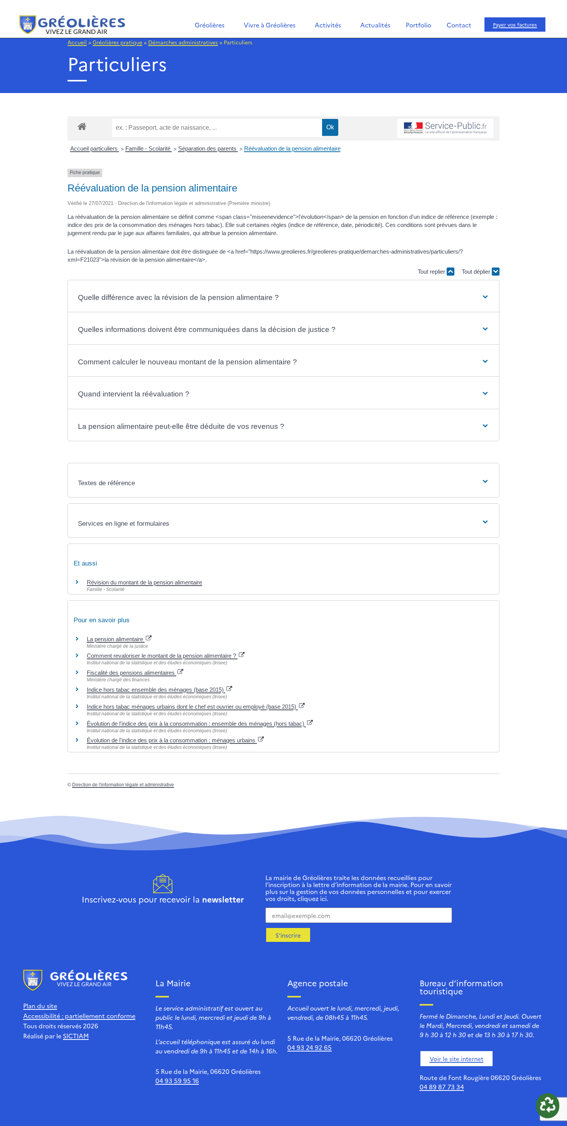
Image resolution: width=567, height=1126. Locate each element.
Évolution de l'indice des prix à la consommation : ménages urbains (172, 740)
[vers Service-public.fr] (445, 128)
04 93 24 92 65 (309, 1047)
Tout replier (432, 271)
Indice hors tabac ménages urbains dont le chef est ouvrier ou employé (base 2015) (192, 706)
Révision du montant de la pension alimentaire (144, 582)
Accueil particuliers (94, 148)
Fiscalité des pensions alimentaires (131, 672)
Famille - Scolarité (148, 148)
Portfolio (418, 24)
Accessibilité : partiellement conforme (79, 1015)
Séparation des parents (208, 148)
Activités (328, 24)
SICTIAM (76, 1035)
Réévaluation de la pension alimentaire (292, 148)
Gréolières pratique (117, 42)
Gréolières (209, 24)
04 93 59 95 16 (177, 1080)
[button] (283, 297)
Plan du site (40, 1005)
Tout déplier (477, 271)
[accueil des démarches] (82, 126)
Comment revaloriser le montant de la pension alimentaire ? (162, 655)
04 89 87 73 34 (442, 1086)
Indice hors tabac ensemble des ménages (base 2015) (156, 689)
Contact (459, 24)
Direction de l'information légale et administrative (123, 784)
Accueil (77, 42)
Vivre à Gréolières (269, 24)
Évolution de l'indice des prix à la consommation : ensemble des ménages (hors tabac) (196, 723)
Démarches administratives (183, 42)
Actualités (375, 24)
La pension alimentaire (116, 639)
